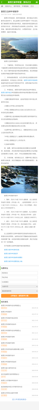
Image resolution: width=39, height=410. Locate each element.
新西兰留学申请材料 (30, 80)
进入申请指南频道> (19, 399)
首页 (37, 2)
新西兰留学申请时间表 (11, 250)
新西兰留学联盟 (17, 14)
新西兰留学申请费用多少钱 (13, 261)
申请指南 (25, 6)
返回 (1, 2)
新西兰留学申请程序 (11, 253)
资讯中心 (8, 6)
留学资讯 (17, 6)
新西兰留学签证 (6, 92)
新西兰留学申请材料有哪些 (13, 257)
